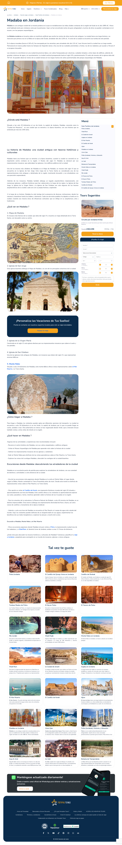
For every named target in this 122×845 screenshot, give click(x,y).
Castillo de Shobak (86, 185)
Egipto (29, 9)
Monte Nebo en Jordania (88, 167)
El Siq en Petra (85, 179)
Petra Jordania (85, 129)
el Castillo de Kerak (30, 490)
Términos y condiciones (33, 815)
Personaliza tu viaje (110, 9)
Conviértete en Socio (50, 815)
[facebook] (43, 833)
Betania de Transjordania (88, 164)
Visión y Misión (77, 811)
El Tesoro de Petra (86, 176)
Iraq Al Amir (84, 158)
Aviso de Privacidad (22, 811)
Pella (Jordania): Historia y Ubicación (91, 155)
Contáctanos (19, 815)
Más (66, 9)
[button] (85, 9)
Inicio (23, 9)
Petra (53, 527)
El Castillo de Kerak (87, 143)
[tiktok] (58, 833)
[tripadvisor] (78, 833)
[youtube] (53, 833)
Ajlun (82, 146)
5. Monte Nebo (13, 364)
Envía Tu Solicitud (65, 815)
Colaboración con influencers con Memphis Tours (52, 818)
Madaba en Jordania (87, 149)
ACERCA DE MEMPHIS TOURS (95, 811)
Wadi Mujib (84, 170)
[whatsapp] (73, 833)
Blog (60, 9)
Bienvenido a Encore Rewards (41, 811)
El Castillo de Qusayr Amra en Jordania (92, 188)
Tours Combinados (50, 9)
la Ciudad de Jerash (87, 135)
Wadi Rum (22, 529)
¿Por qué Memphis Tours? (61, 811)
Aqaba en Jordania (86, 137)
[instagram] (68, 833)
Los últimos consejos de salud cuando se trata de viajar (90, 815)
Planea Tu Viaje (42, 331)
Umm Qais (84, 152)
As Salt (83, 161)
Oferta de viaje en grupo (77, 818)
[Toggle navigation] (18, 9)
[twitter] (48, 833)
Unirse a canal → (25, 789)
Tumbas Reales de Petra (88, 182)
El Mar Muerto (85, 140)
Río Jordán (84, 173)
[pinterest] (63, 833)
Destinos (37, 9)
